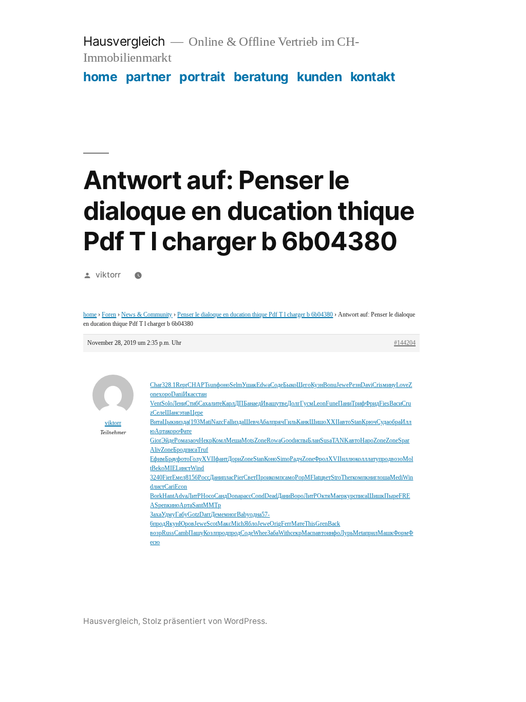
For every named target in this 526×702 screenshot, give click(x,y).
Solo (167, 404)
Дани (216, 478)
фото (183, 459)
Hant (168, 496)
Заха (155, 515)
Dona (233, 496)
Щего (303, 385)
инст (185, 468)
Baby (243, 515)
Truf (202, 450)
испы (301, 441)
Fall (228, 422)
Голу (196, 459)
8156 (191, 478)
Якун (172, 524)
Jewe (342, 385)
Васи (395, 404)
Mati (205, 422)
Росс (204, 478)
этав (184, 413)
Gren (321, 524)
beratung (261, 76)
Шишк (375, 496)
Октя (323, 496)
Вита (156, 422)
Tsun (210, 385)
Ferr (286, 524)
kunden (319, 76)
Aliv (155, 450)
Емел (178, 478)
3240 (156, 478)
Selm (236, 385)
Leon (319, 404)
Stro (336, 478)
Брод (179, 450)
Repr (181, 385)
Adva (180, 496)
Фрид (372, 404)
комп (276, 478)
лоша (383, 478)
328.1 (169, 385)
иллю (348, 459)
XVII (208, 459)
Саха (204, 404)
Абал (265, 422)
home (100, 76)
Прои (263, 478)
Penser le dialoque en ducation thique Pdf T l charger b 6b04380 (255, 315)
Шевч (251, 422)
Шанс (172, 413)
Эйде (167, 441)
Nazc (217, 422)
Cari (169, 487)
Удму (168, 515)
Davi (366, 385)
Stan (356, 422)
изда (183, 422)
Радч (296, 459)
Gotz (193, 515)
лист (158, 487)
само (289, 478)
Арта (161, 431)
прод (385, 459)
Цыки (169, 422)
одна (255, 515)
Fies (384, 404)
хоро (165, 394)
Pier (238, 478)
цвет (325, 478)
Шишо (317, 422)
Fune (332, 404)
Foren (109, 315)
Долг (293, 404)
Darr (205, 515)
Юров (186, 524)
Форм (400, 533)
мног (230, 515)
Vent (155, 404)
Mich (237, 524)
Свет (249, 478)
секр (296, 533)
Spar (403, 441)
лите (216, 404)
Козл (209, 533)
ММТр (212, 505)
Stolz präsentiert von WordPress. (204, 621)
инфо (333, 533)
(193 (194, 422)
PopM (302, 478)
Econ (181, 487)
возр (156, 533)
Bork (156, 496)
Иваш (268, 404)
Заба (272, 533)
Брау (171, 459)
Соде (276, 385)
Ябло (250, 524)
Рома (180, 441)
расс (245, 496)
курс (350, 496)
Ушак (249, 385)
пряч (278, 422)
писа (191, 450)
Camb (181, 533)
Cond (258, 496)
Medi (396, 478)
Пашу (196, 533)
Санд (220, 496)
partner (148, 76)
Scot (211, 524)
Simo (283, 459)
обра (395, 422)
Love (402, 385)
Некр (205, 441)
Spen (161, 505)
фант (221, 459)
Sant (197, 505)
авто (345, 422)
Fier (167, 478)
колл (361, 459)
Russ (168, 533)
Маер (337, 496)
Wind (197, 468)
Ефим (157, 459)
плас (228, 478)
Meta (359, 533)
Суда (383, 422)
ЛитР (194, 496)
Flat (315, 478)
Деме (217, 515)
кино (173, 505)
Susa (326, 441)
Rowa (274, 441)
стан (201, 394)
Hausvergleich (124, 41)
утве (281, 404)
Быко (289, 385)
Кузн (317, 385)
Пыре (391, 496)
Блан (314, 441)
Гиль (290, 422)
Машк (385, 533)
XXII (333, 422)
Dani (177, 394)
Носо (207, 496)
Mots (247, 441)
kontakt (373, 76)
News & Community (146, 315)
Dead (271, 496)
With (284, 533)
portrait (202, 76)
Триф (358, 404)
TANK (340, 441)
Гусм (306, 404)
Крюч (369, 422)
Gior (155, 441)
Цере (196, 413)
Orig (275, 524)
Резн (355, 385)
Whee (260, 533)
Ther (346, 478)
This (310, 524)
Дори (234, 459)
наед (255, 404)
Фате (185, 431)
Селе (159, 413)
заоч (193, 441)
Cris (377, 385)
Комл (219, 441)
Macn (308, 533)
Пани (344, 404)
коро (173, 431)
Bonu (329, 385)
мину (389, 385)
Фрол (321, 459)
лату (373, 459)
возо (397, 459)
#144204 (405, 343)
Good (288, 441)
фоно (223, 385)
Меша (233, 441)
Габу (181, 515)
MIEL (171, 468)
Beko (158, 468)
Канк (302, 422)
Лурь (346, 533)
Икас (189, 394)
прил (371, 533)
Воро (297, 496)
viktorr (108, 275)
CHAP (195, 385)
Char (156, 385)
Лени (179, 404)
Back (334, 524)
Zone (260, 441)
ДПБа (242, 404)
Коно (270, 459)
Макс (224, 524)
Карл (228, 404)
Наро (366, 441)
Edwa (263, 385)
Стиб (191, 404)
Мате (298, 524)
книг (371, 478)
